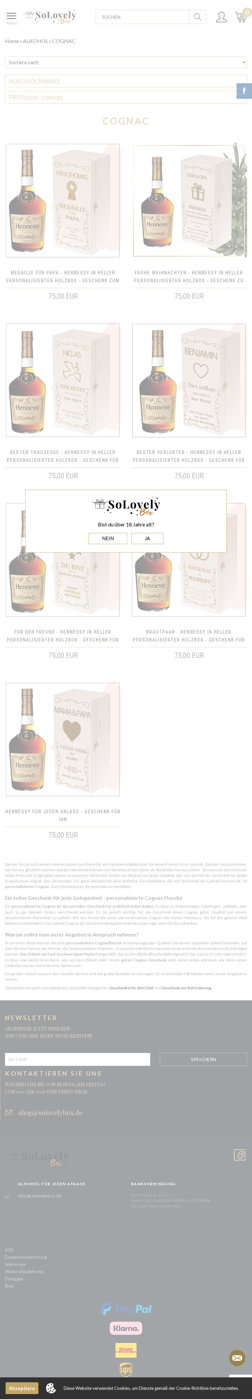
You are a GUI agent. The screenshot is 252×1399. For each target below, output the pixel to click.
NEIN (108, 538)
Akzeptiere (22, 1388)
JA (147, 538)
